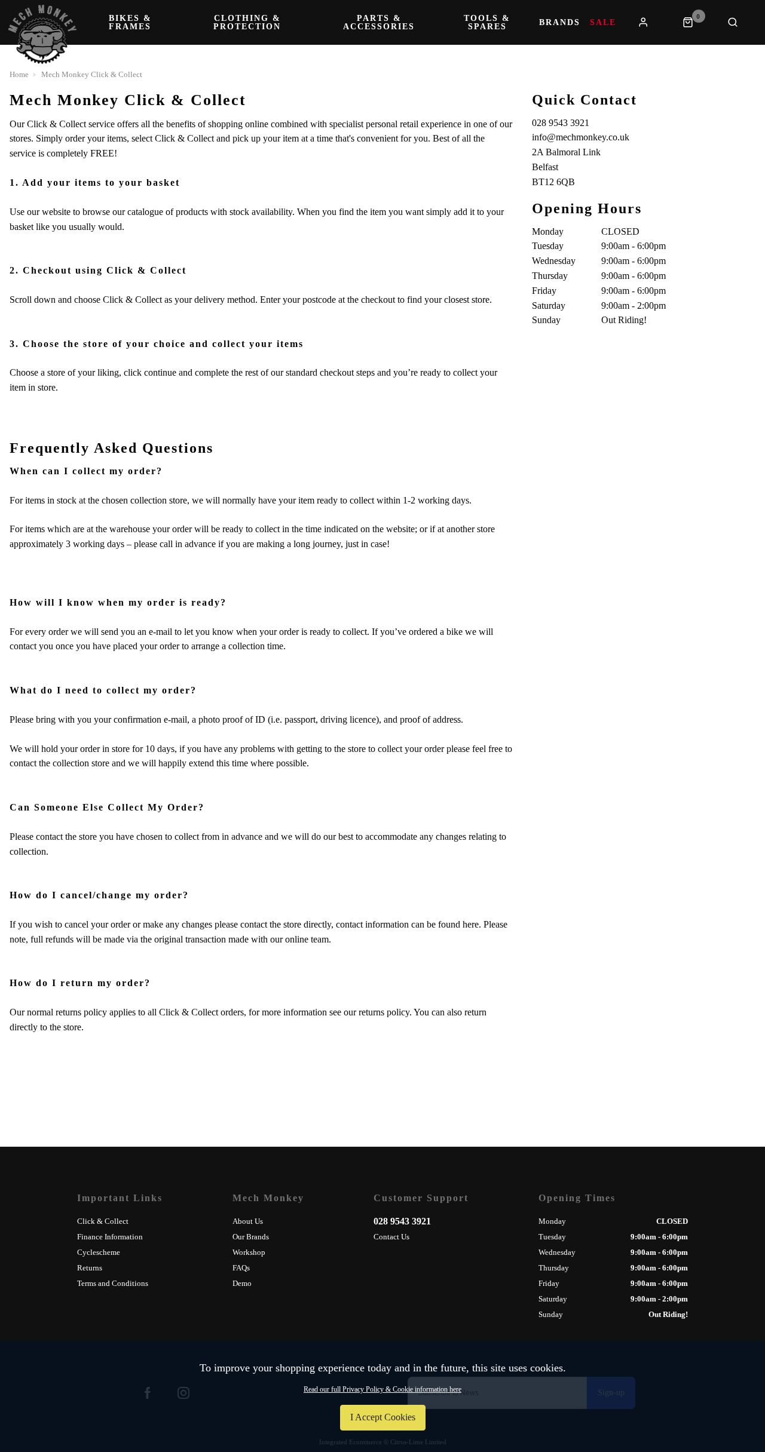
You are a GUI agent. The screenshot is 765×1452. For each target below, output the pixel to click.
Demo (242, 1283)
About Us (247, 1221)
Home (19, 74)
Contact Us (391, 1236)
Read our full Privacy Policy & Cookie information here (382, 1389)
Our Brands (250, 1236)
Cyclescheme (98, 1252)
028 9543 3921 (402, 1221)
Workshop (248, 1252)
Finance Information (110, 1236)
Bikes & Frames (130, 22)
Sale (603, 23)
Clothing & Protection (247, 22)
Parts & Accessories (379, 22)
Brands (559, 23)
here (471, 924)
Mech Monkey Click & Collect (91, 74)
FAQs (241, 1267)
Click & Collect (102, 1221)
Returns (89, 1267)
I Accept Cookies (382, 1417)
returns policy (384, 1012)
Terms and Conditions (112, 1283)
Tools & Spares (487, 22)
